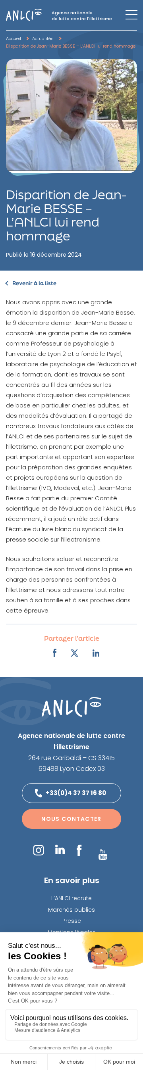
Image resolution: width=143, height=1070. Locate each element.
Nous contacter (71, 819)
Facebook (78, 850)
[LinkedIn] (96, 653)
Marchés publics (71, 910)
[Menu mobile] (131, 14)
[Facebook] (55, 653)
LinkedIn (60, 849)
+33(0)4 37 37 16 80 (76, 793)
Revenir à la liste (34, 283)
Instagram (38, 850)
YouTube (103, 854)
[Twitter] (75, 653)
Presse (71, 921)
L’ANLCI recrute (71, 898)
